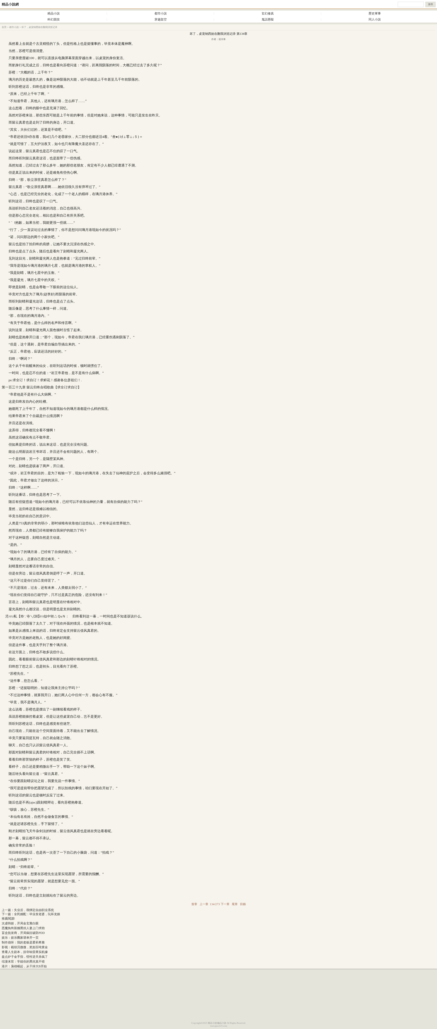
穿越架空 (160, 19)
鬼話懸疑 (268, 19)
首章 (194, 904)
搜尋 (430, 4)
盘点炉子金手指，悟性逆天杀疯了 (25, 956)
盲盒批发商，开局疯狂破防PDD (23, 933)
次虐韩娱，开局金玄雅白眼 (20, 923)
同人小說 (375, 19)
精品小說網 (10, 4)
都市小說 (160, 13)
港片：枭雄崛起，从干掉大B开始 (24, 966)
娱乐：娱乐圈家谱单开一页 (20, 937)
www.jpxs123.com (218, 1026)
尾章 (235, 904)
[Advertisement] (218, 994)
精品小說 (53, 13)
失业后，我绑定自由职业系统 (34, 910)
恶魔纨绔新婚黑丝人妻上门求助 (23, 928)
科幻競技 (53, 19)
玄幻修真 (268, 13)
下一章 (225, 904)
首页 (4, 27)
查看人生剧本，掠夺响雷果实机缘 (25, 952)
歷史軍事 (375, 13)
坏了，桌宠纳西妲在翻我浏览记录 (39, 27)
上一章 (204, 904)
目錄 (243, 904)
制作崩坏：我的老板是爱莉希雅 (23, 942)
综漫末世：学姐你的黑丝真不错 (23, 961)
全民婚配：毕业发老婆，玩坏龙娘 (37, 914)
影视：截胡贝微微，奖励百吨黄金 (25, 947)
